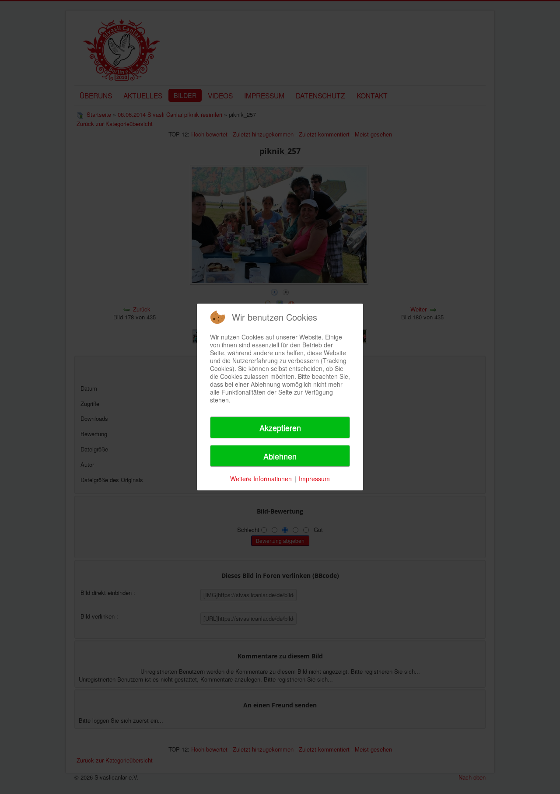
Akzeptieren (280, 427)
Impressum (314, 478)
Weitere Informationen (261, 478)
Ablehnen (280, 456)
